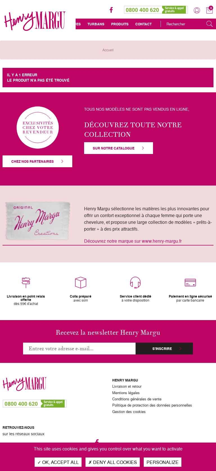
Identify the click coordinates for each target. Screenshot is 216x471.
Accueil (108, 50)
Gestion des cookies (129, 412)
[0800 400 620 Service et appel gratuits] (156, 8)
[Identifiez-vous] (197, 10)
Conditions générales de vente (136, 399)
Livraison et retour (126, 386)
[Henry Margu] (35, 21)
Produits (120, 24)
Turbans (95, 24)
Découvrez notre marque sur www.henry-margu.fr (133, 241)
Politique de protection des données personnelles (152, 405)
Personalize (163, 462)
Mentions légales (126, 393)
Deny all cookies (114, 462)
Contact (143, 24)
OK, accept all (60, 462)
